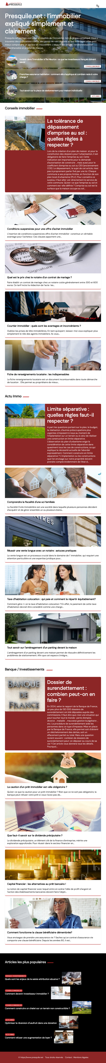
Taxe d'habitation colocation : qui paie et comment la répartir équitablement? (51, 599)
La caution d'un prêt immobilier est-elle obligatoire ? (37, 787)
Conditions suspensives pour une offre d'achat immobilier (40, 229)
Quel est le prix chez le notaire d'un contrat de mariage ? (39, 277)
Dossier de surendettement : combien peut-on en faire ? (71, 691)
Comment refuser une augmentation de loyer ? (28, 1037)
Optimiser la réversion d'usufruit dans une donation (31, 1023)
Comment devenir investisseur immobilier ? (27, 993)
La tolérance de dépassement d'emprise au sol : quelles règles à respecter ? (67, 133)
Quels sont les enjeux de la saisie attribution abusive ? (32, 979)
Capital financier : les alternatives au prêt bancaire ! (36, 884)
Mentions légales (80, 1057)
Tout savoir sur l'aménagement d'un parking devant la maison (42, 647)
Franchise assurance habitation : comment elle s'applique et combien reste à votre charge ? (59, 75)
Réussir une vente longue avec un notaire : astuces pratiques (41, 550)
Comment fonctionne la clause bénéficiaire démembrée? (39, 932)
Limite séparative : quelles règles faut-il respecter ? (70, 415)
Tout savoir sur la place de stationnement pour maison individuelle (51, 90)
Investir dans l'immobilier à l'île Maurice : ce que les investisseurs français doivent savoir (58, 60)
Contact (68, 1057)
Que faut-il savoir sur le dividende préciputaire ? (34, 835)
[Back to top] (98, 1055)
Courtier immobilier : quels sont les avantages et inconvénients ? (44, 326)
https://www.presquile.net (31, 1057)
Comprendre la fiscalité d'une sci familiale (31, 502)
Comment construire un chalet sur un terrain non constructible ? (37, 1008)
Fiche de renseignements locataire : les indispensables (38, 374)
